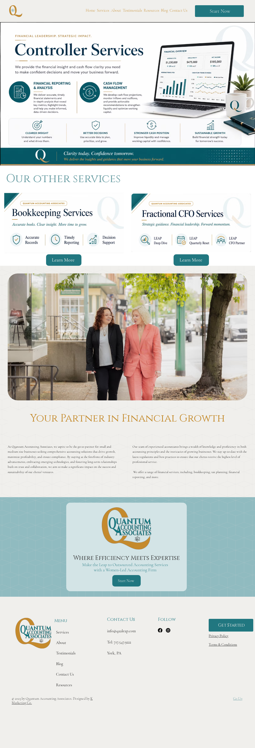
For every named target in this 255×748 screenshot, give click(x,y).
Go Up (237, 698)
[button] (219, 11)
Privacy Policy (218, 636)
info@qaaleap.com (121, 631)
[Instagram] (168, 630)
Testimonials (65, 653)
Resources (64, 685)
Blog (59, 663)
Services (62, 632)
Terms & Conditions (223, 644)
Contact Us (65, 674)
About (61, 642)
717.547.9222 (122, 642)
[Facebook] (160, 630)
